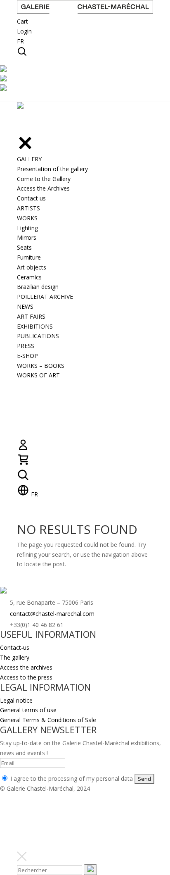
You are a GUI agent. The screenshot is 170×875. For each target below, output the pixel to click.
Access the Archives (43, 188)
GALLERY (29, 159)
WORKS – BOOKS (40, 366)
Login (24, 31)
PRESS (25, 346)
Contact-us (14, 647)
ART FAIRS (31, 316)
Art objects (31, 267)
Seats (24, 247)
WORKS (27, 218)
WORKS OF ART (38, 375)
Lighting (27, 228)
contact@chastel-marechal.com (52, 614)
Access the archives (26, 667)
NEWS (25, 306)
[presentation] (90, 869)
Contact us (31, 198)
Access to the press (26, 677)
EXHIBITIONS (35, 326)
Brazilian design (38, 287)
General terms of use (28, 710)
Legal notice (16, 700)
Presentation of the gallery (52, 169)
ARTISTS (28, 208)
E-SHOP (27, 356)
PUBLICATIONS (38, 336)
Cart (22, 21)
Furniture (29, 257)
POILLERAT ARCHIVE (45, 296)
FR (20, 41)
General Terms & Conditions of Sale (48, 720)
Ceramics (29, 277)
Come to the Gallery (44, 179)
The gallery (14, 657)
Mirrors (26, 237)
